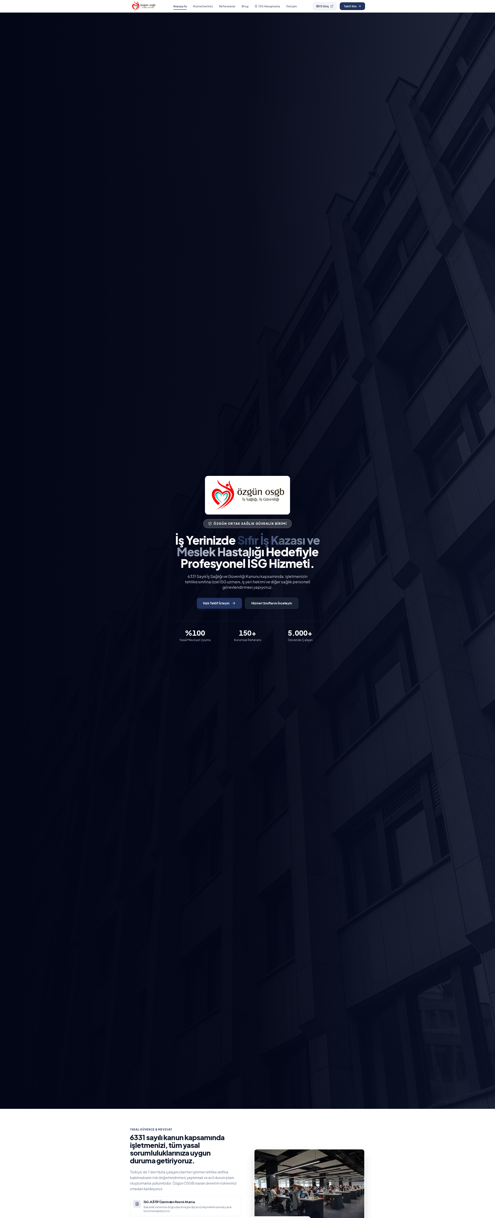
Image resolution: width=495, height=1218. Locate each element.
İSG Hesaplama (269, 6)
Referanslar (227, 6)
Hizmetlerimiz (203, 6)
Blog (245, 6)
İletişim (291, 6)
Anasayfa (180, 6)
